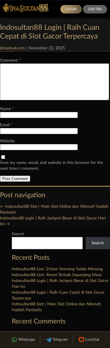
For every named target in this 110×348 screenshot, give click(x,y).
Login (71, 9)
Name (7, 109)
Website (7, 141)
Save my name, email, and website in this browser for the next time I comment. (51, 166)
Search (18, 234)
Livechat (92, 340)
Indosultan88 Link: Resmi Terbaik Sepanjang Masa (56, 275)
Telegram (60, 340)
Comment (10, 60)
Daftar (95, 9)
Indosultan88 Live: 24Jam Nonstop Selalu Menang (57, 269)
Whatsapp (26, 340)
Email (6, 125)
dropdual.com (12, 48)
